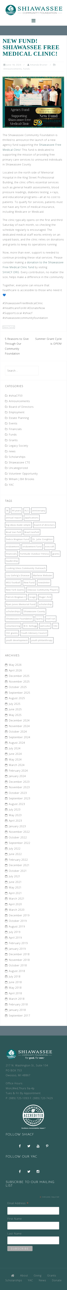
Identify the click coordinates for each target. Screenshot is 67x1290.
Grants (13, 440)
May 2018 (15, 987)
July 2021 (14, 876)
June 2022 (15, 854)
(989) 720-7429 (43, 1098)
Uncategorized (18, 468)
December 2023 (19, 782)
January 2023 (17, 826)
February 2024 (18, 770)
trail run (50, 618)
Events (13, 423)
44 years (16, 510)
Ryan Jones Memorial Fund (20, 604)
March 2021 (17, 898)
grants (56, 553)
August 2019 (17, 926)
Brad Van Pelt (13, 532)
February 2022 (18, 859)
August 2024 (17, 742)
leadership (12, 560)
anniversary (38, 510)
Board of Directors (21, 407)
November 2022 (19, 832)
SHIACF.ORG (11, 272)
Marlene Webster (42, 575)
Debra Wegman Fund (17, 539)
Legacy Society (18, 445)
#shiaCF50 (16, 395)
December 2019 (19, 915)
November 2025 (19, 681)
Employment (17, 412)
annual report (13, 517)
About (24, 1275)
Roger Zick (45, 597)
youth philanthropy (42, 640)
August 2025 (17, 698)
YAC (11, 484)
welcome (45, 625)
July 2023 (14, 809)
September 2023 (19, 798)
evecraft (49, 546)
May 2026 (15, 665)
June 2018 (15, 982)
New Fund (8, 327)
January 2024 (17, 776)
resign (32, 597)
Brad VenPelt (32, 532)
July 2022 (14, 848)
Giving (37, 1275)
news (12, 451)
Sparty (39, 618)
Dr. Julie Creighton (43, 539)
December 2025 (19, 676)
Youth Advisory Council (34, 633)
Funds (26, 68)
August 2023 (17, 804)
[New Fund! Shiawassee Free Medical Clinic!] (33, 102)
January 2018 (17, 1010)
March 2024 (17, 765)
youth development (17, 640)
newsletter (44, 582)
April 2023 (15, 820)
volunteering (13, 625)
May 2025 (15, 715)
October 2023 (18, 793)
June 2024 (15, 754)
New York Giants (15, 589)
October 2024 (18, 731)
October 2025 (18, 687)
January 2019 (17, 949)
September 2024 (19, 737)
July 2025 (14, 704)
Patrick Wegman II (16, 597)
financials (11, 553)
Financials (15, 429)
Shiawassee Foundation (19, 618)
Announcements (12, 68)
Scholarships (17, 457)
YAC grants (12, 633)
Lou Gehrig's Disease (18, 575)
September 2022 (19, 843)
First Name (14, 1218)
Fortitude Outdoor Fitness (34, 553)
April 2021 (15, 893)
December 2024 (19, 720)
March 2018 (17, 999)
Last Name (14, 1233)
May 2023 (15, 815)
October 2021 (18, 871)
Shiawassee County (34, 611)
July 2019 (14, 932)
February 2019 (18, 943)
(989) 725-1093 (19, 1098)
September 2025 (19, 692)
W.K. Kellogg (30, 625)
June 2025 (15, 709)
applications (32, 517)
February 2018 (18, 1004)
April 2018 (15, 993)
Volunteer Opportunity (23, 473)
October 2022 (18, 837)
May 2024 (15, 759)
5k (7, 510)
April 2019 (15, 937)
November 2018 (19, 960)
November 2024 (19, 726)
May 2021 (15, 887)
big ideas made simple (18, 524)
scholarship (45, 604)
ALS (27, 510)
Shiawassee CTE (19, 462)
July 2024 (14, 748)
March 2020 (17, 909)
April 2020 (15, 904)
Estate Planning (19, 418)
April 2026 (15, 670)
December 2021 (19, 865)
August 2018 (17, 971)
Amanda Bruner (38, 64)
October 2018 (18, 965)
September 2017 (19, 1015)
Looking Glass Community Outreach (26, 568)
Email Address (18, 1203)
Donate (57, 1280)
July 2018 (14, 976)
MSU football (13, 582)
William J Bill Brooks (21, 479)
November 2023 (19, 787)
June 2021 (15, 882)
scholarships (13, 611)
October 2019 (18, 921)
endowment (12, 546)
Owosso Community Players (42, 589)
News (42, 1280)
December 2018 (19, 954)
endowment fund (32, 546)
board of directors (44, 524)
